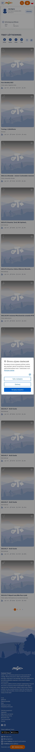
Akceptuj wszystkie (17, 390)
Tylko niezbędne (17, 379)
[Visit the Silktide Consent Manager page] (30, 375)
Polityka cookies (9, 370)
